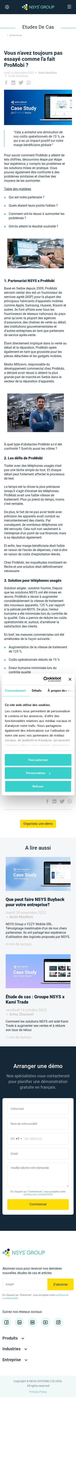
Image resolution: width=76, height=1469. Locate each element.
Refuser (38, 786)
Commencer (38, 1204)
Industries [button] (11, 1348)
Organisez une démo (38, 824)
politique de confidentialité (38, 1194)
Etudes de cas (16, 35)
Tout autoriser (38, 759)
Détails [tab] (37, 690)
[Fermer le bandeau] (70, 679)
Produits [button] (10, 1338)
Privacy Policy (38, 1391)
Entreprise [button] (12, 1359)
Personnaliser (36, 773)
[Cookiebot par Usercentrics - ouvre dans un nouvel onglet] (45, 679)
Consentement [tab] (15, 690)
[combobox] (15, 1138)
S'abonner (60, 1284)
